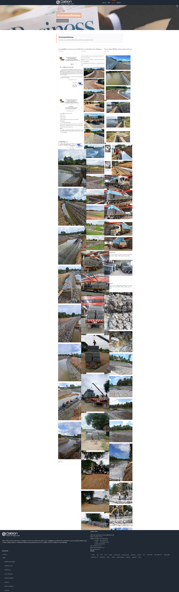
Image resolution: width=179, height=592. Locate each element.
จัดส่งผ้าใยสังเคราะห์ (110, 216)
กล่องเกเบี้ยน (65, 145)
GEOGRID (7, 590)
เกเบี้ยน (118, 170)
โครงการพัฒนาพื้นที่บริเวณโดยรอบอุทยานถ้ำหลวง (118, 49)
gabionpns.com (96, 549)
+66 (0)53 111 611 (98, 536)
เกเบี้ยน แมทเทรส (72, 145)
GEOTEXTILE (8, 570)
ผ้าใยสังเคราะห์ (113, 170)
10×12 (67, 143)
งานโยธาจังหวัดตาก (86, 328)
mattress (129, 169)
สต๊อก (112, 255)
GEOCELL (7, 582)
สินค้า (4, 557)
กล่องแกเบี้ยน (98, 245)
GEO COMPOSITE (9, 574)
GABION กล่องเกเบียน (10, 561)
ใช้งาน (110, 288)
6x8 (116, 254)
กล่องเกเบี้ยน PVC (110, 286)
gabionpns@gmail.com (99, 547)
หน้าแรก (5, 554)
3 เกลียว (117, 285)
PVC (128, 285)
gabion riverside (63, 142)
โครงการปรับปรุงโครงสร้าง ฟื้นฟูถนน (91, 49)
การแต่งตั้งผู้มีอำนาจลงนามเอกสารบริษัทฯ (69, 49)
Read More (60, 461)
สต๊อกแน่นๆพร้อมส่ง (109, 252)
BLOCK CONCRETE (9, 586)
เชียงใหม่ (128, 557)
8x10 (70, 143)
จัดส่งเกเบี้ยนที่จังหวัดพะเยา (88, 242)
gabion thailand (78, 143)
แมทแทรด (78, 145)
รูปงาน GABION (108, 283)
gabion (73, 143)
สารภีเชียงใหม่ (49, 542)
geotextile (60, 145)
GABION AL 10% (9, 566)
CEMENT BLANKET (9, 578)
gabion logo (117, 554)
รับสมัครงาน (102, 557)
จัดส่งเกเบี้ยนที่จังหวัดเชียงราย (112, 167)
